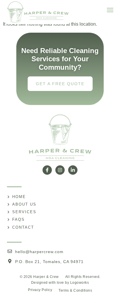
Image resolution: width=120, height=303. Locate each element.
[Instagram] (60, 170)
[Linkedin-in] (72, 170)
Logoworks (79, 283)
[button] (110, 10)
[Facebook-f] (47, 170)
